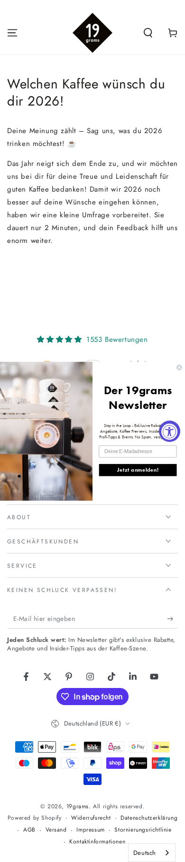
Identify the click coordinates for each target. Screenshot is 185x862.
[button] (148, 33)
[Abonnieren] (172, 619)
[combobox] (152, 852)
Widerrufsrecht (91, 818)
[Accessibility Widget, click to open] (169, 431)
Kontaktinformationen (97, 842)
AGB (29, 830)
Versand (56, 830)
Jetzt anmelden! (137, 469)
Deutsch (144, 852)
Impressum (90, 830)
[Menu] (12, 33)
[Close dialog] (179, 367)
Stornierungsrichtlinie (142, 830)
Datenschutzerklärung (148, 818)
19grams (77, 806)
